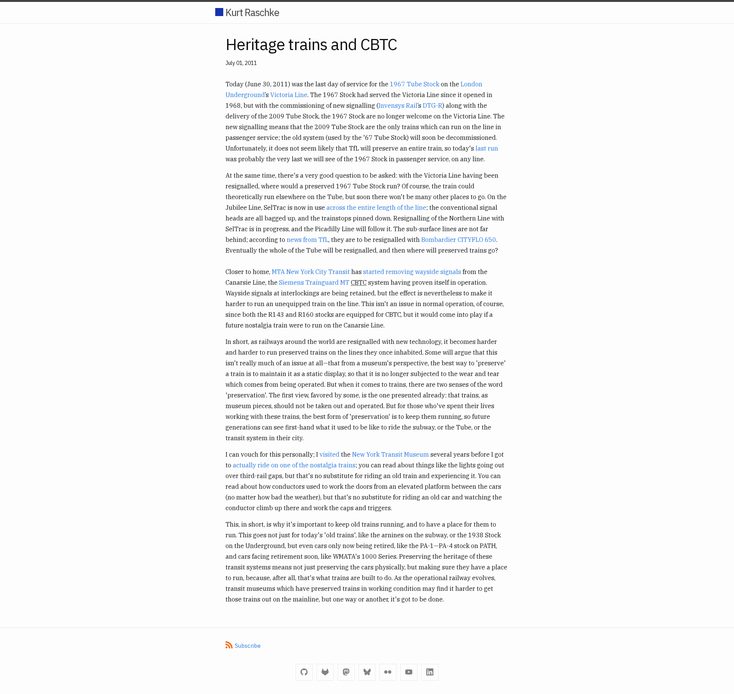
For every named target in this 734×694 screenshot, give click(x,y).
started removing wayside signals (412, 272)
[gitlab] (325, 672)
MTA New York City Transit (311, 272)
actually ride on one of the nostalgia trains (294, 465)
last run (487, 148)
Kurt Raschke (252, 12)
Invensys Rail (397, 105)
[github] (304, 672)
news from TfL (307, 239)
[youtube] (408, 672)
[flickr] (387, 672)
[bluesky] (367, 672)
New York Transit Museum (390, 454)
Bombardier (438, 239)
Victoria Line (288, 95)
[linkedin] (429, 672)
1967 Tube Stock (414, 84)
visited (329, 454)
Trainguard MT (327, 282)
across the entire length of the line (376, 207)
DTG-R (432, 105)
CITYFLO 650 (477, 239)
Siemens (291, 282)
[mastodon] (346, 672)
